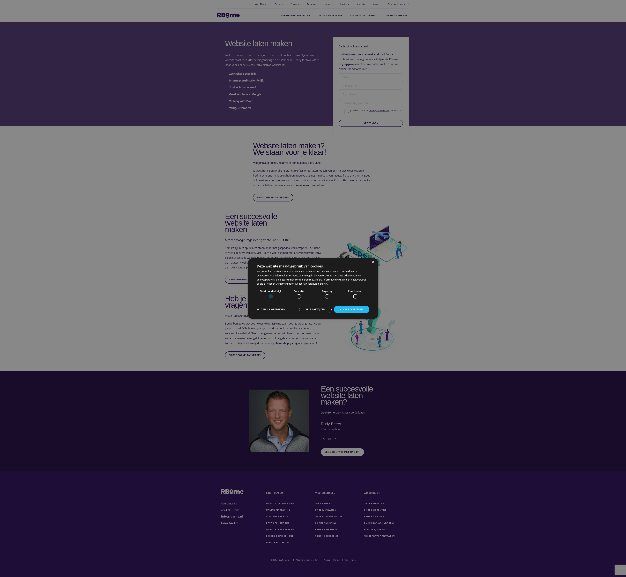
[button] (271, 309)
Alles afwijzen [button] (315, 309)
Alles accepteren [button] (351, 309)
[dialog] (313, 288)
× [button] (373, 262)
